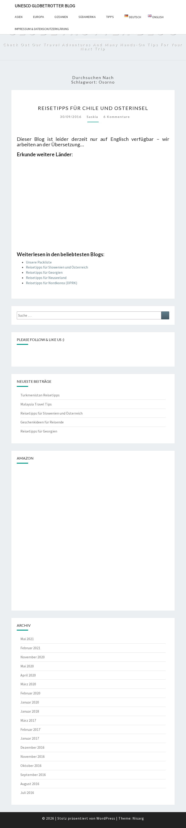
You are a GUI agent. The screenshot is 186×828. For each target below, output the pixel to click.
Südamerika (87, 17)
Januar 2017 (29, 738)
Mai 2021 (27, 639)
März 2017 (28, 720)
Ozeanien (61, 17)
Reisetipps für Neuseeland (46, 277)
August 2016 (29, 783)
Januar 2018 (29, 711)
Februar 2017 (30, 729)
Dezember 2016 (32, 747)
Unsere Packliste (39, 262)
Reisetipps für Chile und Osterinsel (93, 108)
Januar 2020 (29, 702)
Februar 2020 (30, 693)
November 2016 (32, 756)
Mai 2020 (27, 666)
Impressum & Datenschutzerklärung (42, 29)
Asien (18, 17)
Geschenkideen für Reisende (42, 422)
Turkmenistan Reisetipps (40, 395)
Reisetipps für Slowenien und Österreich (57, 267)
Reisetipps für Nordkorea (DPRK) (51, 283)
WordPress (105, 818)
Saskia (92, 117)
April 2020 (28, 675)
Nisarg (138, 818)
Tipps (110, 17)
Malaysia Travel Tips (36, 404)
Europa (38, 17)
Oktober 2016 (31, 765)
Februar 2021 (30, 648)
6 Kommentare (116, 117)
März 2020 (28, 684)
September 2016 (33, 774)
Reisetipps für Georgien (44, 272)
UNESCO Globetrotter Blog (45, 5)
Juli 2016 (27, 792)
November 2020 (32, 657)
